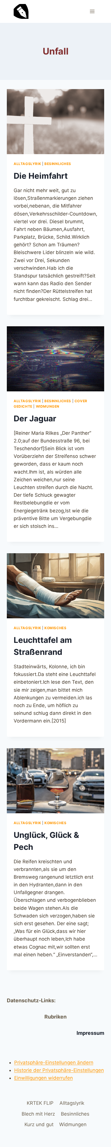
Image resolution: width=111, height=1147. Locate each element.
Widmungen (47, 406)
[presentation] (55, 121)
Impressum (90, 1033)
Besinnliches (57, 164)
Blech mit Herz (38, 1114)
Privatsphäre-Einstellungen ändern (53, 1062)
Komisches (55, 628)
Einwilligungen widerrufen (43, 1078)
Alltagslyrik (27, 164)
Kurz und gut (39, 1124)
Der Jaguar (35, 418)
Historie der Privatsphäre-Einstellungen (59, 1070)
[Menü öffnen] (92, 11)
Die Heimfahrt (41, 176)
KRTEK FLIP (40, 1103)
